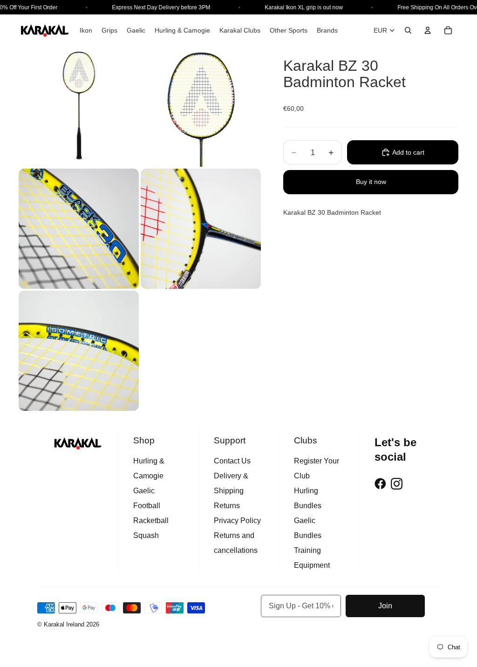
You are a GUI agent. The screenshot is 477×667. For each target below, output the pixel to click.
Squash (146, 535)
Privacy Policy (237, 520)
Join (385, 606)
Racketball (151, 520)
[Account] (427, 30)
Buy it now (371, 181)
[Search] (408, 30)
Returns (227, 506)
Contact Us (232, 461)
